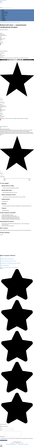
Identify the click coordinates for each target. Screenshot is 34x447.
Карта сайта (18, 443)
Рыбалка (3, 17)
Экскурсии (3, 20)
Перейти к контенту (3, 0)
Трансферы (4, 18)
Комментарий (2, 436)
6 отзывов (1, 114)
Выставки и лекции (5, 13)
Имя (1, 428)
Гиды (2, 9)
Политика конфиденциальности (11, 444)
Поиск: (1, 7)
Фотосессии (4, 19)
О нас (22, 443)
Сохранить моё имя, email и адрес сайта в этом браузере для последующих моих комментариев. (17, 438)
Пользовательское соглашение (23, 444)
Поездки (3, 16)
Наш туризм (4, 4)
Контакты (12, 443)
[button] (4, 180)
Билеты (3, 10)
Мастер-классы (4, 15)
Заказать (1, 56)
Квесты (3, 14)
